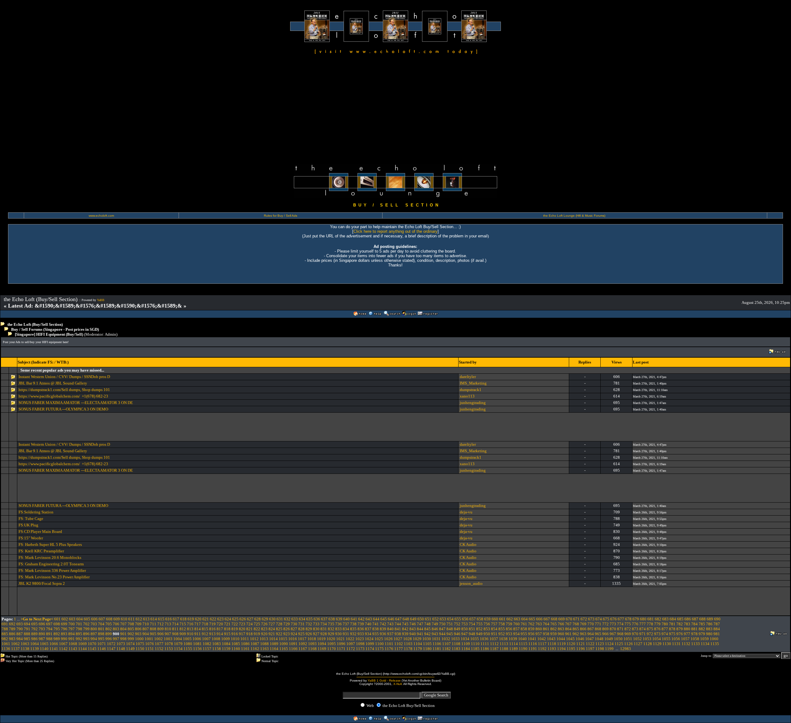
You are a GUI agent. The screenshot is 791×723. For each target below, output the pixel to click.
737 (346, 624)
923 (286, 634)
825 (279, 629)
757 (494, 624)
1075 (140, 643)
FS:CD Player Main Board (40, 531)
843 (412, 629)
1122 (590, 643)
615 (161, 619)
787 (716, 624)
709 (138, 624)
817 (220, 629)
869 (605, 629)
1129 (657, 643)
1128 (647, 643)
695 (34, 624)
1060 (714, 638)
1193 (552, 648)
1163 (264, 648)
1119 (561, 643)
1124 (609, 643)
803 (116, 629)
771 (598, 624)
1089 (274, 643)
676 (613, 619)
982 (5, 638)
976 (679, 634)
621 (205, 619)
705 (108, 624)
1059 (704, 638)
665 (532, 619)
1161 (245, 648)
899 (108, 634)
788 (5, 629)
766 (561, 624)
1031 (436, 638)
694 (27, 624)
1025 (378, 638)
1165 (283, 648)
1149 (130, 648)
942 (427, 634)
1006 (196, 638)
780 (665, 624)
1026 (388, 638)
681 (650, 619)
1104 (417, 643)
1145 (92, 648)
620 (198, 619)
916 (234, 634)
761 (524, 624)
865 (576, 629)
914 (220, 634)
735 (331, 624)
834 (346, 629)
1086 (245, 643)
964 (590, 634)
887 (19, 634)
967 (613, 634)
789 (12, 629)
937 (390, 634)
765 (553, 624)
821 (249, 629)
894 (71, 634)
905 (153, 634)
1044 (560, 638)
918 (249, 634)
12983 (625, 648)
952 (501, 634)
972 (650, 634)
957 (538, 634)
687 (695, 619)
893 (64, 634)
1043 (551, 638)
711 (153, 624)
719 (212, 624)
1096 (341, 643)
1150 (140, 648)
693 (19, 624)
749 (435, 624)
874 (642, 629)
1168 (312, 648)
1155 (188, 648)
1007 (206, 638)
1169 (322, 648)
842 (405, 629)
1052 (637, 638)
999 (131, 638)
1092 (302, 643)
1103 (408, 643)
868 (598, 629)
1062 (15, 643)
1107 (446, 643)
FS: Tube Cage (31, 518)
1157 (207, 648)
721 (227, 624)
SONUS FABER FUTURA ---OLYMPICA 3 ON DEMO (63, 409)
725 (257, 624)
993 (86, 638)
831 (323, 629)
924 (294, 634)
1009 (225, 638)
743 (390, 624)
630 (272, 619)
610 (124, 619)
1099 (370, 643)
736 (338, 624)
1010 (235, 638)
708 (131, 624)
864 (568, 629)
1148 (120, 648)
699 (64, 624)
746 (412, 624)
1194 (561, 648)
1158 (216, 648)
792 (34, 629)
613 (146, 619)
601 (57, 619)
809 (160, 629)
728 (279, 624)
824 (272, 629)
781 (672, 624)
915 (227, 634)
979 (702, 634)
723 (242, 624)
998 (123, 638)
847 (442, 629)
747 (420, 624)
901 (123, 634)
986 (34, 638)
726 (264, 624)
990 (64, 638)
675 (606, 619)
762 (531, 624)
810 (168, 629)
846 (435, 629)
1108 (456, 643)
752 (457, 624)
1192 (542, 648)
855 (501, 629)
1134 (705, 643)
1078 (168, 643)
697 (49, 624)
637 (324, 619)
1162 (255, 648)
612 (139, 619)
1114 (513, 643)
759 (509, 624)
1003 (168, 638)
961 (568, 634)
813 (190, 629)
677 (621, 619)
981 (716, 634)
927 (316, 634)
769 (583, 624)
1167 (302, 648)
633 (294, 619)
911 (197, 634)
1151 (149, 648)
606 (94, 619)
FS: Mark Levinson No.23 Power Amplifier (54, 577)
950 (487, 634)
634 (302, 619)
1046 (580, 638)
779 (657, 624)
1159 (226, 648)
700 (71, 624)
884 (716, 629)
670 (569, 619)
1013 (264, 638)
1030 (426, 638)
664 (524, 619)
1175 (379, 648)
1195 (571, 648)
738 (353, 624)
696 (42, 624)
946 (457, 634)
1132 (686, 643)
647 (398, 619)
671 (576, 619)
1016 (292, 638)
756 (487, 624)
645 (383, 619)
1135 (714, 643)
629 (265, 619)
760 (516, 624)
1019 (321, 638)
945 (449, 634)
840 (390, 629)
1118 (552, 643)
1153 (168, 648)
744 (398, 624)
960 (561, 634)
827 (294, 629)
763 (538, 624)
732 (309, 624)
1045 (570, 638)
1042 (541, 638)
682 (658, 619)
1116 (532, 643)
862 (553, 629)
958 (546, 634)
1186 (484, 648)
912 (205, 634)
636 (317, 619)
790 (19, 629)
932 (353, 634)
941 (420, 634)
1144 (82, 648)
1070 (92, 643)
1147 (111, 648)
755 (479, 624)
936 (383, 634)
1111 (484, 643)
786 (709, 624)
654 (450, 619)
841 (398, 629)
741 (375, 624)
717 (197, 624)
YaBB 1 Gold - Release (384, 680)
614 (153, 619)
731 (301, 624)
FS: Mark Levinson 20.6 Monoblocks (50, 557)
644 (376, 619)
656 (465, 619)
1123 (599, 643)
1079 (178, 643)
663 (517, 619)
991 (71, 638)
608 (109, 619)
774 (620, 624)
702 (86, 624)
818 (227, 629)
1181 (437, 648)
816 (212, 629)
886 (12, 634)
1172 (350, 648)
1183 (456, 648)
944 (442, 634)
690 (717, 619)
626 (242, 619)
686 (687, 619)
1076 (149, 643)
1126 (628, 643)
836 (360, 629)
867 (590, 629)
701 (79, 624)
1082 (207, 643)
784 (694, 624)
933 (360, 634)
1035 (474, 638)
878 (672, 629)
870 (613, 629)
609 (116, 619)
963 (583, 634)
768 (576, 624)
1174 (370, 648)
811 (175, 629)
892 (56, 634)
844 (420, 629)
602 (64, 619)
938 (398, 634)
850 (464, 629)
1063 (25, 643)
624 (228, 619)
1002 (158, 638)
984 (19, 638)
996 (108, 638)
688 (702, 619)
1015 (283, 638)
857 (516, 629)
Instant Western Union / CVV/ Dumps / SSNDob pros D (64, 376)
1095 (331, 643)
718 (205, 624)
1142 (63, 648)
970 (635, 634)
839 (383, 629)
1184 (465, 648)
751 (449, 624)
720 (220, 624)
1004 (177, 638)
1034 (465, 638)
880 (687, 629)
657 (472, 619)
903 (138, 634)
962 (576, 634)
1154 (178, 648)
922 (279, 634)
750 (442, 624)
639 (339, 619)
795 (56, 629)
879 (679, 629)
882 (702, 629)
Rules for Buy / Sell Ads (280, 215)
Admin (110, 334)
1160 (235, 648)
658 (480, 619)
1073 (120, 643)
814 (197, 629)
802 (108, 629)
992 (79, 638)
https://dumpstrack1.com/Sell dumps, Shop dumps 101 (64, 389)
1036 (484, 638)
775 (627, 624)
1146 (101, 648)
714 (175, 624)
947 (464, 634)
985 (27, 638)
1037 (493, 638)
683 (665, 619)
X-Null (397, 684)
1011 (244, 638)
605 (87, 619)
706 (116, 624)
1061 (6, 643)
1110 (475, 643)
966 (605, 634)
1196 (580, 648)
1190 (523, 648)
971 (642, 634)
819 (234, 629)
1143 (73, 648)
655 (458, 619)
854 (494, 629)
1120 (571, 643)
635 (309, 619)
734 (323, 624)
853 (487, 629)
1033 (455, 638)
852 (479, 629)
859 (531, 629)
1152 (159, 648)
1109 (465, 643)
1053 (647, 638)
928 (323, 634)
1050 (618, 638)
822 (257, 629)
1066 (53, 643)
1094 (322, 643)
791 (27, 629)
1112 (494, 643)
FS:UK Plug (28, 525)
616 (168, 619)
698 (56, 624)
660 (495, 619)
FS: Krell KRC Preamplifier (41, 551)
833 (338, 629)
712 (160, 624)
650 (420, 619)
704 (101, 624)
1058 (695, 638)
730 (294, 624)
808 (153, 629)
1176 (389, 648)
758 (501, 624)
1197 (590, 648)
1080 (188, 643)
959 (553, 634)
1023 (359, 638)
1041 (532, 638)
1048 (599, 638)
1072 (111, 643)
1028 (407, 638)
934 (368, 634)
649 (413, 619)
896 (86, 634)
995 (101, 638)
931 (346, 634)
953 (509, 634)
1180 (427, 648)
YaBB (100, 300)
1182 (446, 648)
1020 (331, 638)
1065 (44, 643)
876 (657, 629)
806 (138, 629)
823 (264, 629)
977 (687, 634)
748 (427, 624)
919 (257, 634)
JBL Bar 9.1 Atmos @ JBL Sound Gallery (53, 383)
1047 (589, 638)
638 (331, 619)
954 (516, 634)
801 (101, 629)
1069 (82, 643)
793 (42, 629)
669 (561, 619)
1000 (139, 638)
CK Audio (468, 544)
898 (101, 634)
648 (406, 619)
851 (472, 629)
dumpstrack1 (470, 389)
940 (412, 634)
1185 (475, 648)
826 (286, 629)
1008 (216, 638)
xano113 (467, 396)
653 (443, 619)
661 (502, 619)
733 (316, 624)
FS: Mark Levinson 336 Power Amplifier (52, 570)
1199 (609, 648)
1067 (63, 643)
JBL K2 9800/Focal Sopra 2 (42, 583)
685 (680, 619)
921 (272, 634)
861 (546, 629)
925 (301, 634)
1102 (398, 643)
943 (435, 634)
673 (591, 619)
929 (331, 634)
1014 (273, 638)
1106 (437, 643)
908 (175, 634)
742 (383, 624)
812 (183, 629)
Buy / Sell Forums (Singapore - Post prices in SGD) (55, 329)
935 (375, 634)
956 (531, 634)
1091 (293, 643)
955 (524, 634)
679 (635, 619)
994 (94, 638)
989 (56, 638)
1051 (628, 638)
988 (49, 638)
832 (331, 629)
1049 (608, 638)
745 (405, 624)
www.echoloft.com (101, 215)
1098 (360, 643)
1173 (360, 648)
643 (369, 619)
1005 (187, 638)
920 (264, 634)
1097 (350, 643)
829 (309, 629)
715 (183, 624)
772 (605, 624)
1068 (73, 643)
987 (42, 638)
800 (94, 629)
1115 (523, 643)
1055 (666, 638)
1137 (15, 648)
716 (190, 624)
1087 (255, 643)
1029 (417, 638)
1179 (417, 648)
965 (598, 634)
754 (472, 624)
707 (123, 624)
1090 (283, 643)
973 (657, 634)
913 (212, 634)
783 (687, 624)
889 (34, 634)
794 (49, 629)
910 (190, 634)
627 (250, 619)
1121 (580, 643)
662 (509, 619)
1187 (494, 648)
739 (360, 624)
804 (123, 629)
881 (694, 629)
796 (64, 629)
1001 (149, 638)
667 (547, 619)
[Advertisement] (395, 110)
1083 (216, 643)
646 (391, 619)
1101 (389, 643)
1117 (542, 643)
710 (145, 624)
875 (650, 629)
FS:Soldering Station (36, 512)
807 (145, 629)
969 (627, 634)
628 (257, 619)
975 (672, 634)
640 (346, 619)
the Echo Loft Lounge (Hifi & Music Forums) (574, 215)
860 (538, 629)
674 (598, 619)
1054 (656, 638)
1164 (274, 648)
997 (116, 638)
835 (353, 629)
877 (665, 629)
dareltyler (468, 376)
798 (79, 629)
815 (205, 629)
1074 (130, 643)
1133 (695, 643)
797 (71, 629)
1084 (226, 643)
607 (102, 619)
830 (316, 629)
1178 (408, 648)
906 (160, 634)
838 (375, 629)
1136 (6, 648)
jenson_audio (471, 583)
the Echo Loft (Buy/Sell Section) (35, 324)
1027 (398, 638)
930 (338, 634)
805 (131, 629)
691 (5, 624)
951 (494, 634)
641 (354, 619)
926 (309, 634)
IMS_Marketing (473, 383)
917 (242, 634)
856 (509, 629)
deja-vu (466, 512)
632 (287, 619)
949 (479, 634)
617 (176, 619)
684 (673, 619)
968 (620, 634)
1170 (331, 648)
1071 (101, 643)
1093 (312, 643)
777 (642, 624)
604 (79, 619)
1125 (619, 643)
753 (464, 624)
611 (131, 619)
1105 (427, 643)
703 (94, 624)
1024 (369, 638)
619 (191, 619)
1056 (675, 638)
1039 (513, 638)
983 (12, 638)
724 (249, 624)
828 (301, 629)
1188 (504, 648)
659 (487, 619)
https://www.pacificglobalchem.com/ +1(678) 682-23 (63, 396)
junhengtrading (473, 402)
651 (428, 619)
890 (42, 634)
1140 (44, 648)
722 (234, 624)
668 (554, 619)
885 (5, 634)
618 (183, 619)
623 (220, 619)
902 (131, 634)
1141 (53, 648)
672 (584, 619)
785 (702, 624)
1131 (676, 643)
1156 (197, 648)
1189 (513, 648)
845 (427, 629)
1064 (34, 643)
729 (286, 624)
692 (12, 624)
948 (472, 634)
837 (368, 629)
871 (620, 629)
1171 (341, 648)
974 (665, 634)
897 (94, 634)
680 (643, 619)
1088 (264, 643)
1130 (666, 643)
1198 (599, 648)
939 (405, 634)
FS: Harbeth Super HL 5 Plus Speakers (50, 544)
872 (627, 629)
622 (213, 619)
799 (86, 629)
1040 (522, 638)
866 (583, 629)
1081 (197, 643)
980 (709, 634)
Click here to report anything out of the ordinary (395, 231)
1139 (34, 648)
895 (79, 634)
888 (27, 634)
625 (235, 619)
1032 (446, 638)
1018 (311, 638)
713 (168, 624)
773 (613, 624)
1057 (685, 638)
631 (280, 619)
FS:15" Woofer (31, 538)
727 (272, 624)
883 (709, 629)
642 (361, 619)
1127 (638, 643)
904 (145, 634)
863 (561, 629)
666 (539, 619)
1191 (532, 648)
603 (72, 619)
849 (457, 629)
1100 (379, 643)
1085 (235, 643)
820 (242, 629)
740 (368, 624)
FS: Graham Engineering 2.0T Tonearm (51, 564)
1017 (302, 638)
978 (694, 634)
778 (650, 624)
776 (635, 624)
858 (524, 629)
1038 (503, 638)
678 (628, 619)
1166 (293, 648)
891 (49, 634)
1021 (340, 638)
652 (435, 619)
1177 (398, 648)
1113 (504, 643)
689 (710, 619)
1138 (25, 648)
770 (590, 624)
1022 (350, 638)
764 (546, 624)
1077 (159, 643)
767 (568, 624)
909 (183, 634)
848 (449, 629)
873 (635, 629)
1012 (254, 638)
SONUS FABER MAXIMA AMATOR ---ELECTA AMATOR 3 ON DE (76, 402)
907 (168, 634)
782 (679, 624)
